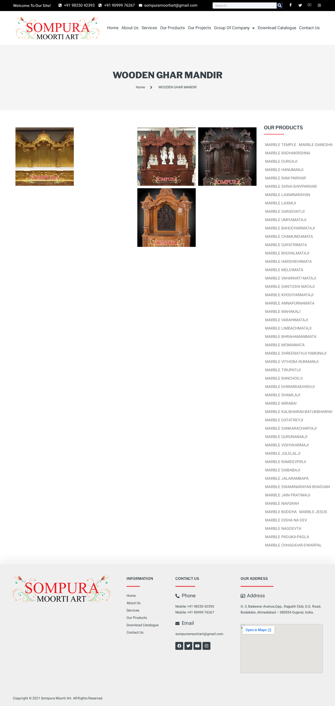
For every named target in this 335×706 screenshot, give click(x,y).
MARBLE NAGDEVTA (283, 529)
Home (112, 28)
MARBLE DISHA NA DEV (286, 520)
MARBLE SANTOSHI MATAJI (290, 287)
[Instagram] (206, 646)
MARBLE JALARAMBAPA (287, 478)
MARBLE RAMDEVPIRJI (285, 462)
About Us (130, 28)
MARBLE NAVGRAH (282, 503)
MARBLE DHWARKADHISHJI (290, 387)
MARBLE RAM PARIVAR (285, 178)
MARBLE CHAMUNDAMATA (289, 237)
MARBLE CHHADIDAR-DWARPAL (293, 545)
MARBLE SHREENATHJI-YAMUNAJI (295, 353)
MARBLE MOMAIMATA (285, 345)
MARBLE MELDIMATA (284, 270)
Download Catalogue (277, 28)
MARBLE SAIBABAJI (282, 470)
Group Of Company (232, 28)
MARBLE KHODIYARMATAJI (289, 295)
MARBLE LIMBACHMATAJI (288, 328)
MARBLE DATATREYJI (284, 420)
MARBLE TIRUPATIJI (283, 370)
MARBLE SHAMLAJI (282, 395)
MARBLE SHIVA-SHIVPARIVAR (291, 186)
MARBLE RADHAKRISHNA (287, 153)
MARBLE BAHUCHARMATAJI (290, 228)
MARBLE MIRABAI (280, 403)
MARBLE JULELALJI (282, 453)
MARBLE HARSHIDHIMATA (288, 262)
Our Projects (199, 28)
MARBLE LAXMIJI (280, 203)
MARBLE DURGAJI (281, 161)
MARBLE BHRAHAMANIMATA (290, 337)
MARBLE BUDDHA (281, 512)
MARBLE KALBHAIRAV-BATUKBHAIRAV (299, 412)
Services (149, 28)
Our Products (172, 28)
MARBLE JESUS (313, 512)
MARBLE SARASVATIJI (285, 211)
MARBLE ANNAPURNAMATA (289, 303)
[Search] (280, 5)
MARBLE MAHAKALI (282, 312)
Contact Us (309, 28)
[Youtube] (197, 646)
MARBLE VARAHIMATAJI (286, 320)
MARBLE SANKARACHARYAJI (291, 428)
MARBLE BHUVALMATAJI (287, 253)
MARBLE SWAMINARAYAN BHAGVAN (297, 487)
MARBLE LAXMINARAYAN (287, 195)
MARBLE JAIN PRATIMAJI (287, 495)
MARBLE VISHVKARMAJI (287, 445)
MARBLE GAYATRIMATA (286, 245)
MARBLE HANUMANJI (284, 170)
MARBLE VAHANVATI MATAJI (290, 278)
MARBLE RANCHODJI (284, 378)
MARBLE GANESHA (316, 145)
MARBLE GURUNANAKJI (286, 437)
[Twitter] (188, 646)
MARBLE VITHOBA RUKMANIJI (292, 362)
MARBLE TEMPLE (280, 145)
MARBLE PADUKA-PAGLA (287, 537)
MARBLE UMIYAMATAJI (285, 220)
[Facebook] (179, 646)
